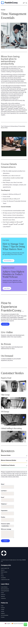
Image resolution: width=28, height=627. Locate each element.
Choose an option (5, 523)
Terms (2, 573)
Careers (2, 592)
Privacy (2, 575)
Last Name (4, 490)
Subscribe (3, 596)
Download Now (8, 260)
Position (3, 517)
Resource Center (6, 455)
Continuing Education (5, 590)
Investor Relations (4, 586)
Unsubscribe (3, 598)
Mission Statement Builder (8, 460)
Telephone (4, 504)
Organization (4, 510)
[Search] (26, 2)
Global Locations (4, 571)
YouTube (2, 611)
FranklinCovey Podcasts (8, 465)
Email (2, 497)
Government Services (5, 588)
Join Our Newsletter (4, 615)
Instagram (3, 613)
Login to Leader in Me (5, 568)
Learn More (7, 288)
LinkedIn (2, 609)
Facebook (3, 607)
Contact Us (3, 594)
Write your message (6, 529)
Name (3, 484)
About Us (2, 570)
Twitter (2, 605)
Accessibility (3, 577)
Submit (5, 540)
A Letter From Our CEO (5, 579)
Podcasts (2, 617)
